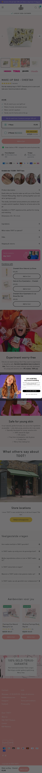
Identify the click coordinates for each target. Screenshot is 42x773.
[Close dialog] (40, 376)
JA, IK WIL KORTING (31, 390)
